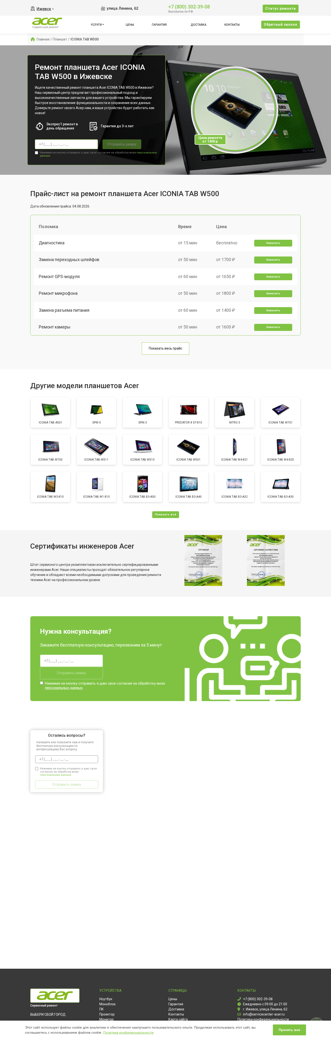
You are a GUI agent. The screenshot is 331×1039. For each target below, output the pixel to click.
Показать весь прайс (165, 348)
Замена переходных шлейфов (69, 259)
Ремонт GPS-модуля (59, 276)
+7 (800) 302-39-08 (189, 6)
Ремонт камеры (55, 326)
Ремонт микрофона (58, 293)
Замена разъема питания (64, 310)
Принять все (289, 1030)
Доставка (198, 24)
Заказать (273, 243)
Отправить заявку (121, 144)
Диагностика (51, 242)
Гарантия (159, 24)
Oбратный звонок (280, 24)
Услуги (96, 24)
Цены (130, 24)
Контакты (232, 24)
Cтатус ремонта (280, 8)
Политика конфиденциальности (128, 1032)
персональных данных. (64, 688)
